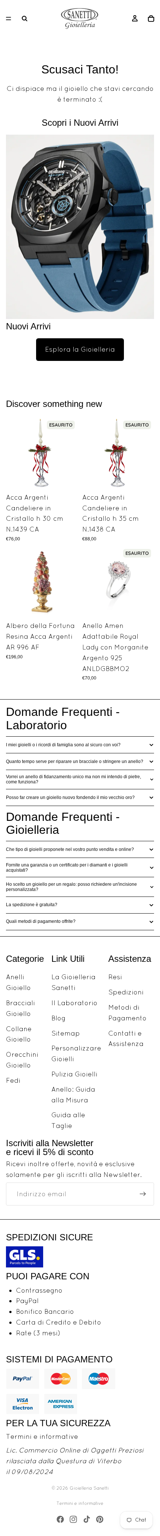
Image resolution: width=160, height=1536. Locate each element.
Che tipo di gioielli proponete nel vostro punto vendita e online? (70, 849)
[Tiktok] (86, 1519)
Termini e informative (42, 1436)
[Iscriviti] (143, 1194)
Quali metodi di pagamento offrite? (41, 921)
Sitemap (65, 1033)
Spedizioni (126, 992)
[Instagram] (73, 1519)
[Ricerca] (24, 18)
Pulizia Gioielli (74, 1074)
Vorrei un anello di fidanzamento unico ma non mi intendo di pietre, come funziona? (73, 779)
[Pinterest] (99, 1519)
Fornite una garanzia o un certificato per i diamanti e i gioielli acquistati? (67, 867)
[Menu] (8, 18)
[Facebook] (60, 1519)
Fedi (13, 1080)
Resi (115, 977)
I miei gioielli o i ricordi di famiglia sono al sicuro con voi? (63, 744)
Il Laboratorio (74, 1003)
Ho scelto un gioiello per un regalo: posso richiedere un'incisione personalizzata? (71, 887)
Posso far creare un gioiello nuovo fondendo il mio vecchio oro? (70, 797)
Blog (58, 1018)
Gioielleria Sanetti (89, 1488)
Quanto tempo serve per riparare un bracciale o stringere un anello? (74, 761)
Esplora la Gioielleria (80, 349)
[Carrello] (151, 18)
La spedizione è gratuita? (31, 904)
